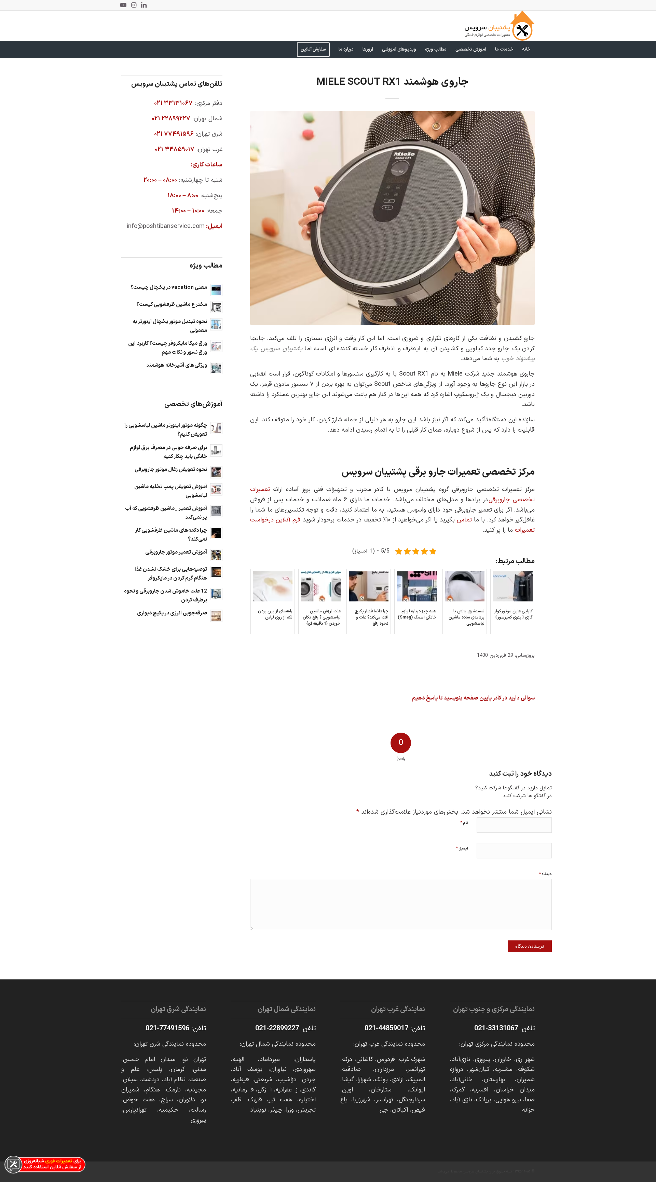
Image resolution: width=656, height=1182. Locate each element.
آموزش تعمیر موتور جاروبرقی (176, 552)
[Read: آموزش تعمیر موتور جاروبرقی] (216, 555)
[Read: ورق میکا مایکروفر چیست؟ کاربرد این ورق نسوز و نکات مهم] (216, 346)
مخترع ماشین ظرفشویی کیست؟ (171, 305)
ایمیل (462, 848)
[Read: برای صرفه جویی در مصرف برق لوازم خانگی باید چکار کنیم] (216, 450)
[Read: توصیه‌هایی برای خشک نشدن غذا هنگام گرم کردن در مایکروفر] (216, 572)
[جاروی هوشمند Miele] (392, 218)
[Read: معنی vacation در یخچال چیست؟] (216, 290)
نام (464, 822)
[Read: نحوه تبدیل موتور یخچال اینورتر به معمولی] (216, 324)
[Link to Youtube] (123, 5)
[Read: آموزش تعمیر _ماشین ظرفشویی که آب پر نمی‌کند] (216, 511)
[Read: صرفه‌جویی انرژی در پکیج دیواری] (216, 616)
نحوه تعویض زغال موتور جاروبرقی (171, 470)
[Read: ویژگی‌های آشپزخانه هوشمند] (216, 368)
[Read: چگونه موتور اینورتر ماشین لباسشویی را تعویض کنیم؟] (216, 428)
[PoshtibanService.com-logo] (500, 26)
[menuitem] (526, 49)
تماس (464, 520)
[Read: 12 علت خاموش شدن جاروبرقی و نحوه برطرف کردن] (216, 594)
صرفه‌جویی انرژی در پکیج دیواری (172, 613)
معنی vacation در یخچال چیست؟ (169, 287)
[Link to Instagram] (133, 5)
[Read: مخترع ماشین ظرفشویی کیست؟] (216, 307)
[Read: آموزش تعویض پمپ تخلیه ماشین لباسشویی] (216, 489)
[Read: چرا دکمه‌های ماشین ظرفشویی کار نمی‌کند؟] (216, 533)
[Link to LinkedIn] (144, 5)
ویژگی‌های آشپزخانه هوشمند (176, 365)
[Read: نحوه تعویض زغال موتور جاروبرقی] (216, 472)
